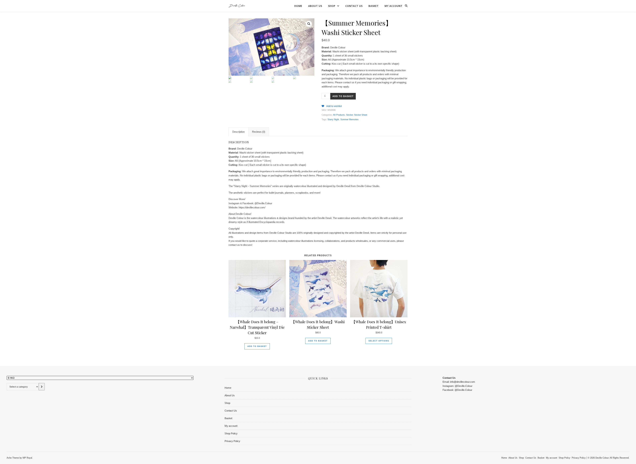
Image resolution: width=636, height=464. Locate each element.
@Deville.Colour (463, 386)
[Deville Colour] (237, 5)
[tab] (238, 131)
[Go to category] (42, 386)
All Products (339, 115)
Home (298, 5)
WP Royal (27, 458)
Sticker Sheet (360, 115)
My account (393, 5)
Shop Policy (231, 433)
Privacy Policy (232, 441)
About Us (315, 5)
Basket (374, 5)
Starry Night (333, 119)
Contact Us (354, 5)
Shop (331, 5)
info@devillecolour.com (462, 381)
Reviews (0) (258, 131)
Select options (379, 341)
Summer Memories (349, 119)
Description (238, 131)
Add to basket (343, 96)
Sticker (349, 115)
